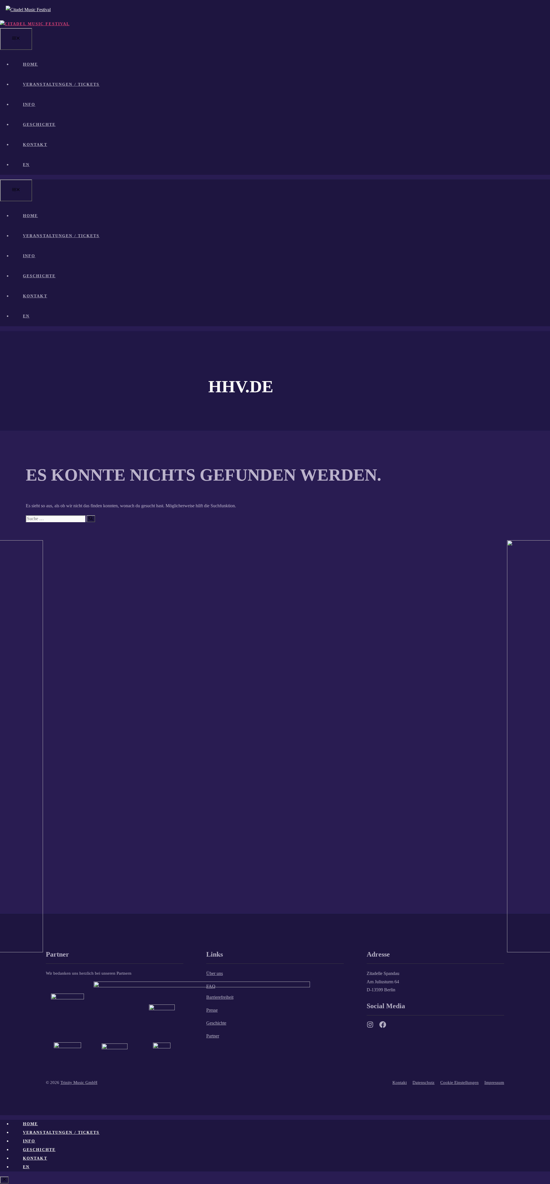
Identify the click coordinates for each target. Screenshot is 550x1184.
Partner (212, 1035)
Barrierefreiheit (219, 997)
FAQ (210, 986)
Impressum (494, 1082)
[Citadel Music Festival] (35, 24)
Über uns (214, 973)
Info (29, 104)
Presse (212, 1010)
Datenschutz (423, 1082)
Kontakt (35, 145)
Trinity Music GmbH (78, 1082)
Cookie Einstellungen (459, 1082)
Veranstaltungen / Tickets (61, 84)
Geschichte (39, 124)
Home (30, 64)
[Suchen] (91, 518)
